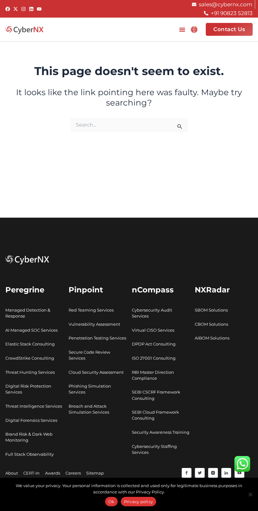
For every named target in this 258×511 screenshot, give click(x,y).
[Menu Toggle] (182, 29)
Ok (111, 501)
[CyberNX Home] (24, 29)
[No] (250, 494)
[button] (194, 29)
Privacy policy (138, 501)
